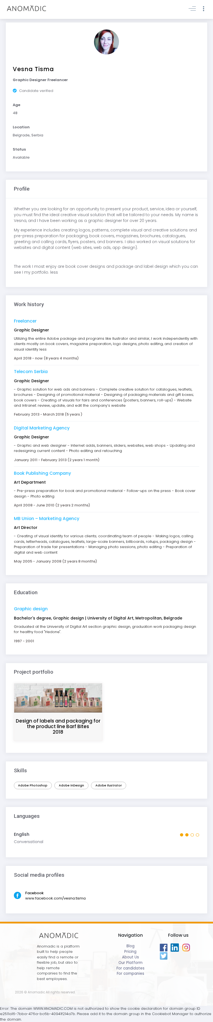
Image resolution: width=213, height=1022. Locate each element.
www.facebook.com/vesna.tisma (55, 898)
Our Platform (130, 962)
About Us (130, 957)
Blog (130, 946)
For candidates (130, 968)
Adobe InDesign (71, 785)
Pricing (130, 951)
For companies (130, 973)
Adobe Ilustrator (108, 785)
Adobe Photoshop (32, 785)
